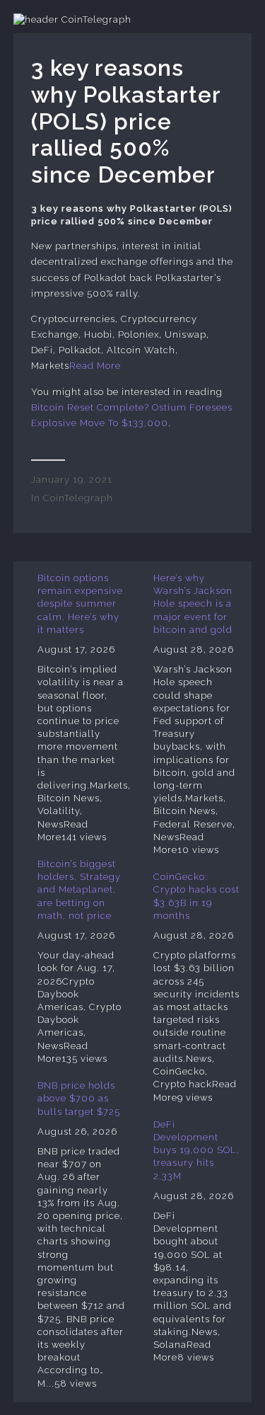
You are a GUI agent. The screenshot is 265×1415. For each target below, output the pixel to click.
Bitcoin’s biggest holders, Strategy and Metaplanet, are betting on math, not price (79, 890)
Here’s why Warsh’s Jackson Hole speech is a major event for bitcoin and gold (192, 604)
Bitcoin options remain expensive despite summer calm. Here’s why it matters (80, 604)
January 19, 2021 (71, 479)
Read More (95, 365)
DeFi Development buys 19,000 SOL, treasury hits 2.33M (196, 1150)
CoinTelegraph (78, 498)
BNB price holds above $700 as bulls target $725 (78, 1098)
